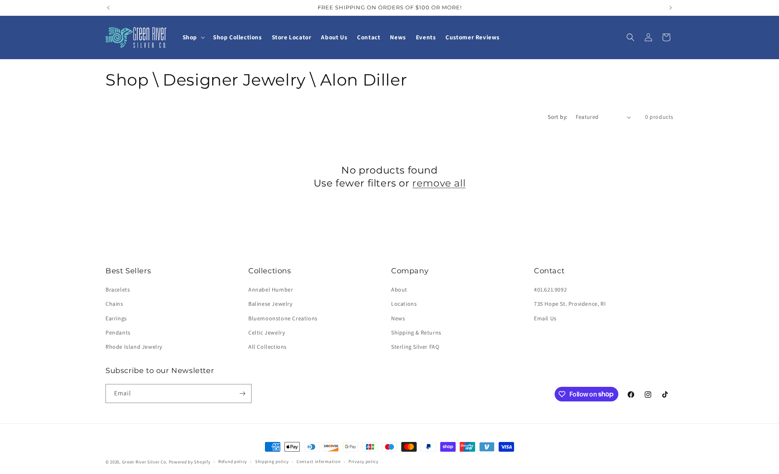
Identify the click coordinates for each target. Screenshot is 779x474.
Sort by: (557, 116)
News (398, 318)
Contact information (318, 461)
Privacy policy (364, 461)
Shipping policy (272, 461)
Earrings (116, 318)
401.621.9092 (550, 289)
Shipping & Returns (416, 332)
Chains (114, 303)
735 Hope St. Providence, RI (570, 303)
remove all (438, 183)
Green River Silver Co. (145, 462)
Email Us (545, 318)
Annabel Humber (270, 289)
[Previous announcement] (108, 7)
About (399, 289)
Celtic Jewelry (266, 332)
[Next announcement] (671, 7)
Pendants (118, 332)
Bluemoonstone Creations (283, 318)
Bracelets (117, 289)
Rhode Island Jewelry (133, 346)
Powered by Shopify (190, 462)
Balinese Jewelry (270, 303)
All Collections (267, 346)
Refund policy (232, 461)
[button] (193, 37)
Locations (404, 303)
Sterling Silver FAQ (415, 346)
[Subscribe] (242, 393)
